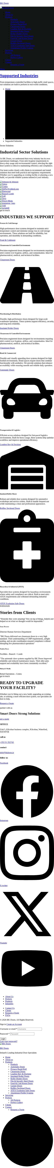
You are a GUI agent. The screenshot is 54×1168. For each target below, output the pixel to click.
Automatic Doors (17, 1067)
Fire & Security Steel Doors (21, 1081)
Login (3, 1039)
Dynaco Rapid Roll (18, 1069)
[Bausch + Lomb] (7, 194)
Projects (8, 1098)
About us (9, 1059)
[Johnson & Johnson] (9, 182)
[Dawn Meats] (6, 201)
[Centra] (4, 186)
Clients (8, 1105)
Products (8, 1062)
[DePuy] (9, 189)
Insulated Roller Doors (19, 1076)
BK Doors (4, 3)
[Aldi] (3, 205)
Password (5, 1034)
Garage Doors (16, 1086)
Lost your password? (8, 1041)
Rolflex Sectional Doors (20, 1088)
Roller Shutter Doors (19, 1079)
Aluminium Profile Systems (21, 1093)
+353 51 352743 (7, 742)
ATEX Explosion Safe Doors (22, 1090)
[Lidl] (3, 196)
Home (7, 1057)
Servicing (9, 1095)
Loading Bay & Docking (20, 1074)
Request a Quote (17, 1109)
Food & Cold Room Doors (21, 1083)
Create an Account (14, 1024)
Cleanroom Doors (17, 1071)
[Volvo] (3, 184)
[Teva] (3, 198)
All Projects (15, 1100)
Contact (8, 1107)
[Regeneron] (7, 203)
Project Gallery (16, 1102)
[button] (7, 240)
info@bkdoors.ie (7, 752)
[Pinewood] (5, 191)
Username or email (8, 1029)
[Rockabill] (4, 208)
